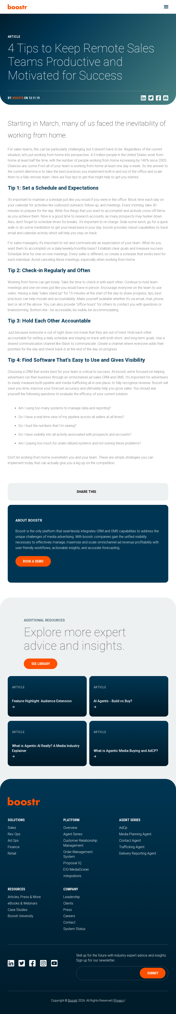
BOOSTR (18, 98)
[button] (166, 6)
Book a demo (33, 561)
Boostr (72, 1000)
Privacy (119, 1000)
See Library (40, 664)
